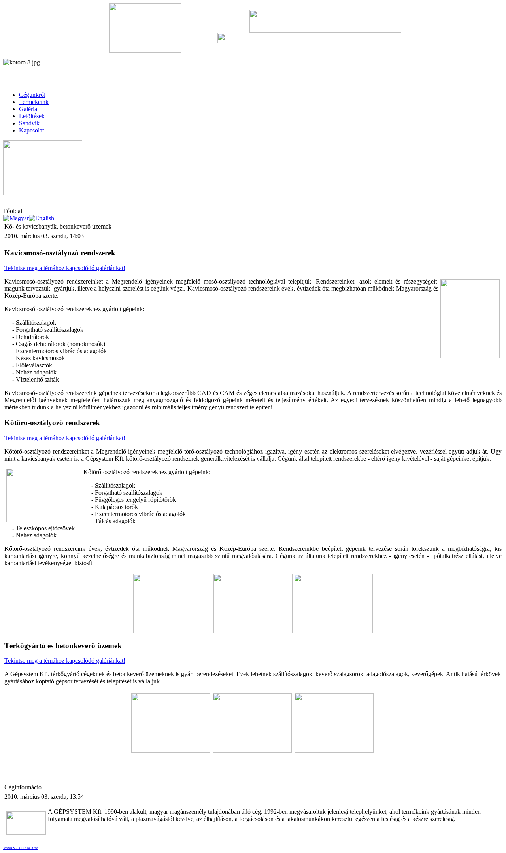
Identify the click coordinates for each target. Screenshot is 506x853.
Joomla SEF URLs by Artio (20, 848)
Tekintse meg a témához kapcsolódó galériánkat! (64, 268)
